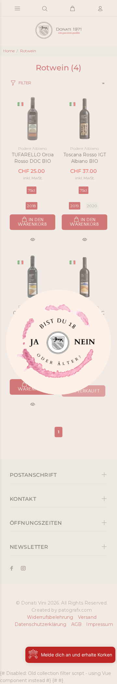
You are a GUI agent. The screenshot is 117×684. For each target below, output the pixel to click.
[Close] (33, 344)
